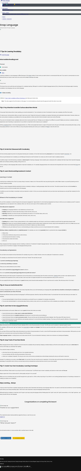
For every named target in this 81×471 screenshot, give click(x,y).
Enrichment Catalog (14, 461)
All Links (1, 461)
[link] (1, 98)
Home (4, 461)
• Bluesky (25, 466)
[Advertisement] (35, 137)
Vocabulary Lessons (19, 438)
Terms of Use (49, 461)
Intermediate (10, 4)
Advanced (17, 4)
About (3, 16)
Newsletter (25, 14)
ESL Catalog (8, 461)
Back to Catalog (6, 438)
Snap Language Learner (8, 14)
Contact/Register (33, 461)
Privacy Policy (44, 461)
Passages (5, 5)
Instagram (21, 466)
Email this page (5, 54)
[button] (5, 2)
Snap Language (6, 0)
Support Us (39, 461)
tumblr (29, 466)
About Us (28, 461)
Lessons (5, 9)
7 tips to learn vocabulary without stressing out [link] (15, 98)
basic (3, 72)
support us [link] (2, 416)
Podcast (11, 5)
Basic (4, 4)
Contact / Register (7, 18)
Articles (11, 9)
